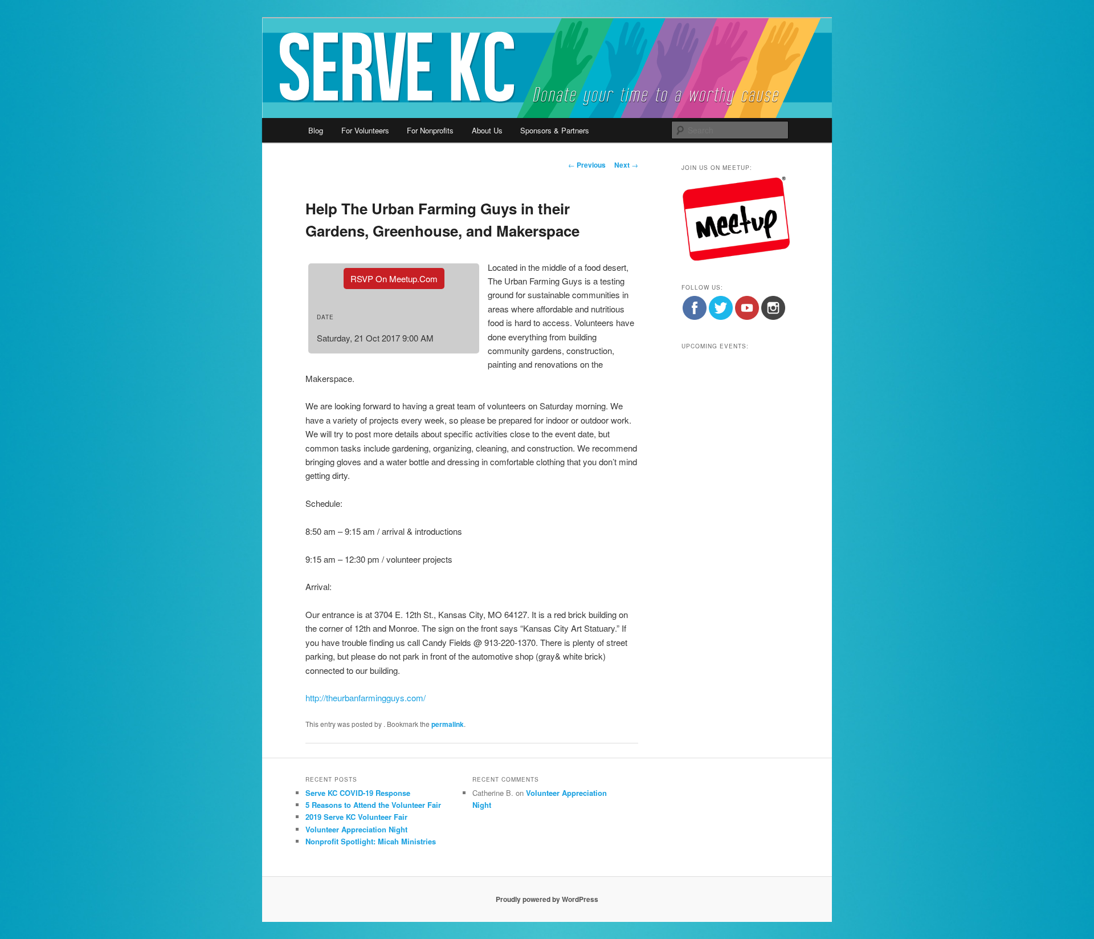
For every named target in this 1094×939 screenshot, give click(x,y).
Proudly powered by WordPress (547, 899)
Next (626, 165)
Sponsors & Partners (554, 130)
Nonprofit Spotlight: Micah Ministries (370, 841)
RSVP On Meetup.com (394, 278)
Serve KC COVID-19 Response (357, 792)
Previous (587, 165)
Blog (315, 130)
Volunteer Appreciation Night (356, 829)
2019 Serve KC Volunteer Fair (356, 816)
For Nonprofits (430, 130)
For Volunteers (365, 130)
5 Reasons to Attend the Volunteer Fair (373, 804)
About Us (487, 130)
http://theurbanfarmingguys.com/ (365, 698)
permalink (447, 724)
